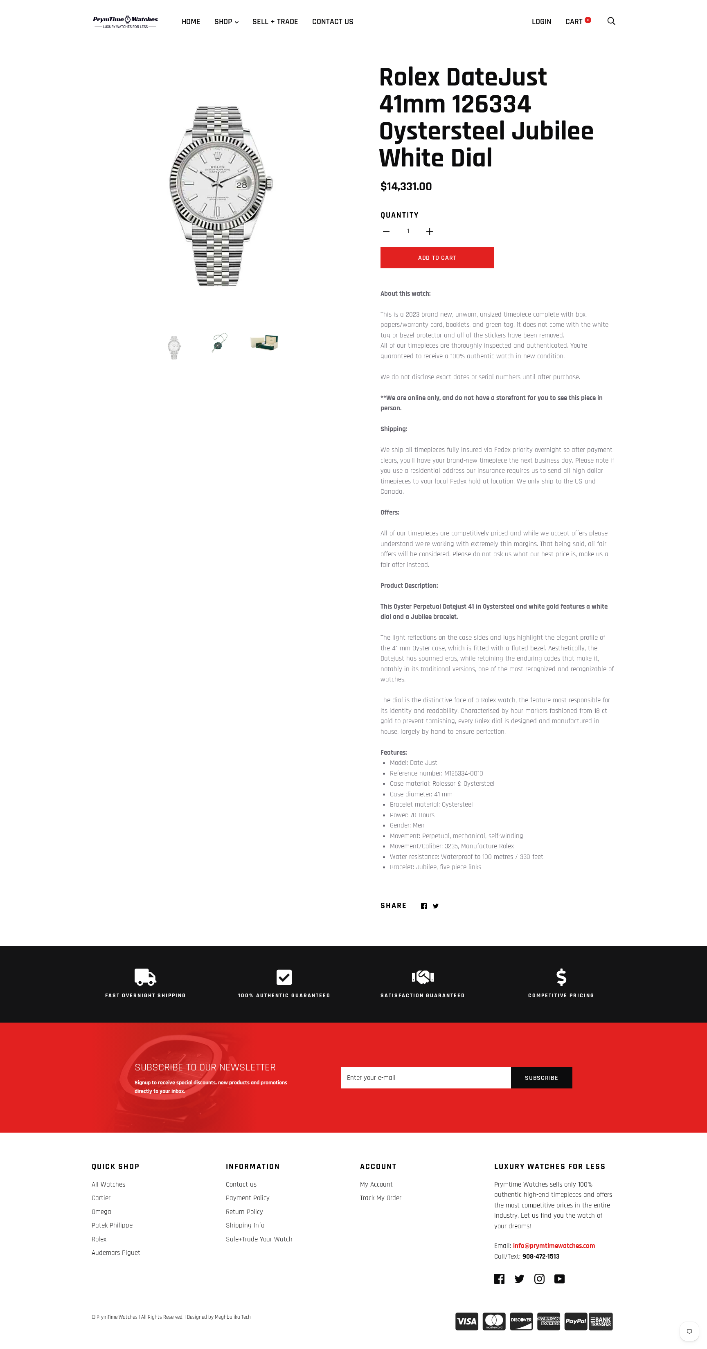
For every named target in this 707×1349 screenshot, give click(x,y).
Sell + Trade (275, 21)
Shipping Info (245, 1225)
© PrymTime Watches (114, 1317)
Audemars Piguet (116, 1252)
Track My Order (380, 1198)
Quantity (400, 215)
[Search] (611, 21)
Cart (577, 21)
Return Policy (244, 1211)
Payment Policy (248, 1198)
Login (542, 21)
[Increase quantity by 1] (429, 231)
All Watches (108, 1184)
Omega (101, 1211)
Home (191, 21)
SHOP (223, 21)
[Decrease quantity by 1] (386, 231)
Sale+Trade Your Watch (259, 1239)
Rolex (99, 1239)
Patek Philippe (112, 1225)
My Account (376, 1184)
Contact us (333, 21)
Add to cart (437, 258)
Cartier (101, 1198)
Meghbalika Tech (233, 1317)
